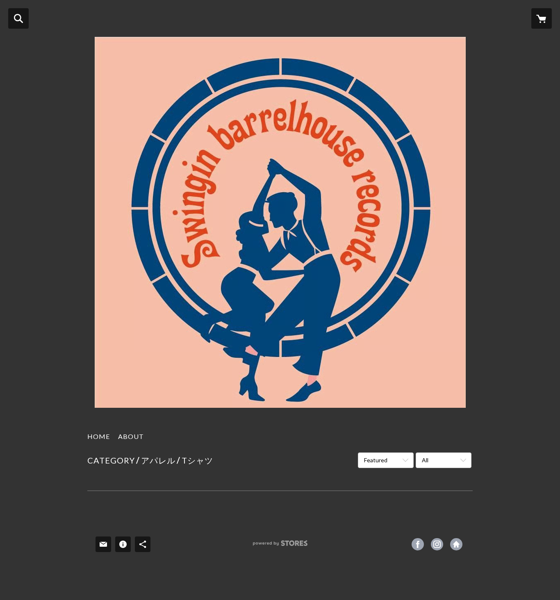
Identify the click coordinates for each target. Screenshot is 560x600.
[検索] (18, 18)
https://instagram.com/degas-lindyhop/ (437, 544)
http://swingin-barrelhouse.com (456, 544)
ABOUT (131, 436)
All (425, 460)
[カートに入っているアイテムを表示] (541, 18)
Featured (375, 460)
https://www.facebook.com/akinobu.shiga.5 (418, 544)
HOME (98, 436)
